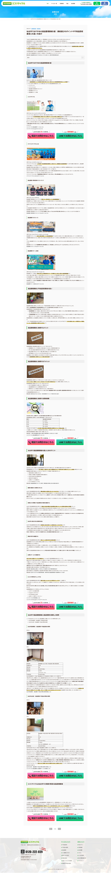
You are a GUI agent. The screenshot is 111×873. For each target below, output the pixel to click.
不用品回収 (64, 844)
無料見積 (97, 4)
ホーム (25, 18)
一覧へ (55, 828)
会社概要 (80, 850)
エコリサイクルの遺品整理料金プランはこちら (35, 435)
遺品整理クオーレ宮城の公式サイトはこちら (35, 284)
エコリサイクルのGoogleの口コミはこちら (35, 128)
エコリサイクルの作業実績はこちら (33, 597)
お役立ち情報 (34, 28)
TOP (48, 3)
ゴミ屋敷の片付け (66, 852)
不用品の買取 (65, 847)
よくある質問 (81, 855)
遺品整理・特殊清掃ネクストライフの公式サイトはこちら (37, 213)
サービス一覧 (54, 3)
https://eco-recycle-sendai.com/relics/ (37, 113)
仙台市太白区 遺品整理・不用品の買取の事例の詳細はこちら (39, 766)
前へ (51, 828)
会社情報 (73, 3)
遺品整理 (38, 28)
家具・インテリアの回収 (67, 860)
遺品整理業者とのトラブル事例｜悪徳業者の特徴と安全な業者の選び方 (45, 483)
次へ (59, 828)
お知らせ (28, 18)
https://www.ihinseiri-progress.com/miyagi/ (38, 234)
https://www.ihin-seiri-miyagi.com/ (37, 271)
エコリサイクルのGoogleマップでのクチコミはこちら (37, 599)
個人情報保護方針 (82, 858)
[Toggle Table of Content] (82, 57)
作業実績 (62, 3)
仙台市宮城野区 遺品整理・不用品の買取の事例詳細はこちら (39, 691)
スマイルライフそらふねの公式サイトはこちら (35, 176)
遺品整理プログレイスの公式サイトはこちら (35, 246)
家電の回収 (64, 858)
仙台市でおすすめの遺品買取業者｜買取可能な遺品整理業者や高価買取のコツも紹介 (48, 572)
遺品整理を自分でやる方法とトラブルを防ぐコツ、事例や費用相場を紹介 (45, 55)
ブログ (79, 852)
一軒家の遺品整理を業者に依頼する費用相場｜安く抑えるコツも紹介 (44, 433)
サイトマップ (81, 860)
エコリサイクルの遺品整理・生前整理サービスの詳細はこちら (38, 768)
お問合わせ (104, 4)
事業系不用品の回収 (66, 863)
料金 (67, 3)
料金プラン (80, 844)
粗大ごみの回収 (65, 855)
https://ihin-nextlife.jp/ (34, 197)
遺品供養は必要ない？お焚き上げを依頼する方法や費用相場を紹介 (44, 569)
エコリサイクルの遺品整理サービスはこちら (35, 127)
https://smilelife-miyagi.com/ (35, 162)
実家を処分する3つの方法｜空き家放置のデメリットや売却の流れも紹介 (45, 393)
